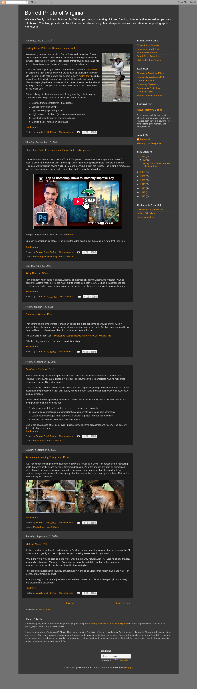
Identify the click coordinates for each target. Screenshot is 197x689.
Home (70, 603)
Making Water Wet (36, 544)
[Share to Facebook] (92, 132)
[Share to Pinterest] (95, 132)
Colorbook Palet (145, 92)
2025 (143, 156)
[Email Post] (78, 132)
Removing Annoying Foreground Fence (48, 457)
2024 (143, 172)
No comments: (66, 132)
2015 (143, 196)
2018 (143, 188)
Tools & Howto (66, 256)
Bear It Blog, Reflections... (149, 56)
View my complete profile (149, 143)
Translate (123, 660)
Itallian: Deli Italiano (146, 213)
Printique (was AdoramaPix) (150, 77)
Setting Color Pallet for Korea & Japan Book (51, 48)
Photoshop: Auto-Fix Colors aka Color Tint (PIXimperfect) (59, 150)
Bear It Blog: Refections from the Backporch (106, 623)
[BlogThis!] (86, 132)
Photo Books (39, 440)
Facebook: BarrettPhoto (148, 49)
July (145, 160)
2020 (143, 180)
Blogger (129, 667)
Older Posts (122, 603)
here (70, 234)
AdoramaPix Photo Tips (148, 88)
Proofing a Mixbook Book (40, 369)
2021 (143, 176)
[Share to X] (89, 132)
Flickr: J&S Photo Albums (149, 60)
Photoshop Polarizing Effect (150, 73)
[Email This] (83, 132)
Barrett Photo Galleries (148, 45)
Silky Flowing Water (37, 273)
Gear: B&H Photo (145, 81)
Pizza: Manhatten (145, 217)
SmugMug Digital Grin (147, 84)
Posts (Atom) (45, 609)
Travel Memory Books (149, 109)
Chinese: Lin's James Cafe (150, 209)
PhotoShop (52, 256)
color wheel (91, 69)
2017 (143, 192)
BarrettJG (145, 139)
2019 (143, 184)
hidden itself (84, 76)
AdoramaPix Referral (147, 52)
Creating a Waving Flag (39, 314)
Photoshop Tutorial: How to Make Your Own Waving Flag (82, 335)
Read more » (32, 127)
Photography (39, 256)
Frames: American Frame (149, 95)
